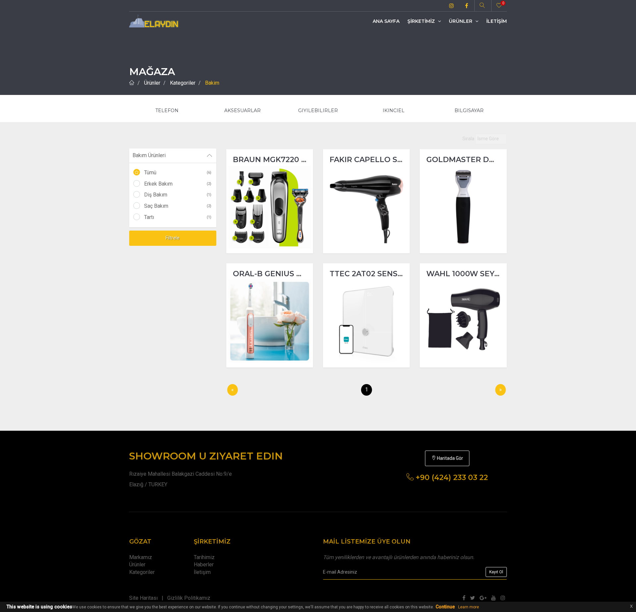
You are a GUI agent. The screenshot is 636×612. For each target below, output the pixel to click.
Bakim (212, 83)
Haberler (204, 564)
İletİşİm (496, 21)
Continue (445, 606)
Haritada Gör (449, 458)
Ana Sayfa (386, 21)
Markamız (140, 557)
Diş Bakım (177, 195)
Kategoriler (182, 83)
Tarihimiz (204, 557)
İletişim (202, 572)
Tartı (177, 217)
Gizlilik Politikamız (188, 598)
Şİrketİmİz (421, 21)
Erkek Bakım (177, 184)
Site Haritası (143, 598)
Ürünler (461, 21)
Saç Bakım (177, 206)
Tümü (177, 172)
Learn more (468, 607)
